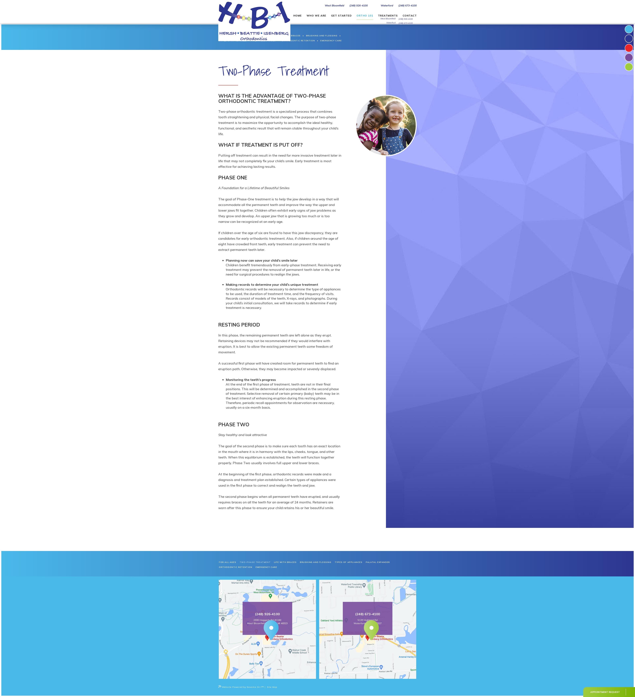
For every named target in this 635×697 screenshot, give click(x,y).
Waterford (386, 5)
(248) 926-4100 (358, 5)
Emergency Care (266, 567)
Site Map (272, 687)
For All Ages (227, 562)
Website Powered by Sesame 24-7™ (243, 687)
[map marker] (367, 630)
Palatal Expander (378, 562)
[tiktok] (629, 48)
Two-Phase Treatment (255, 562)
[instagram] (629, 39)
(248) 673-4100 (407, 5)
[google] (629, 67)
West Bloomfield (334, 5)
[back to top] (630, 692)
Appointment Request (605, 692)
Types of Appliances (348, 562)
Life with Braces (285, 562)
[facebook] (629, 29)
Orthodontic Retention (235, 567)
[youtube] (629, 57)
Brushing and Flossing (315, 562)
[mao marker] (267, 630)
